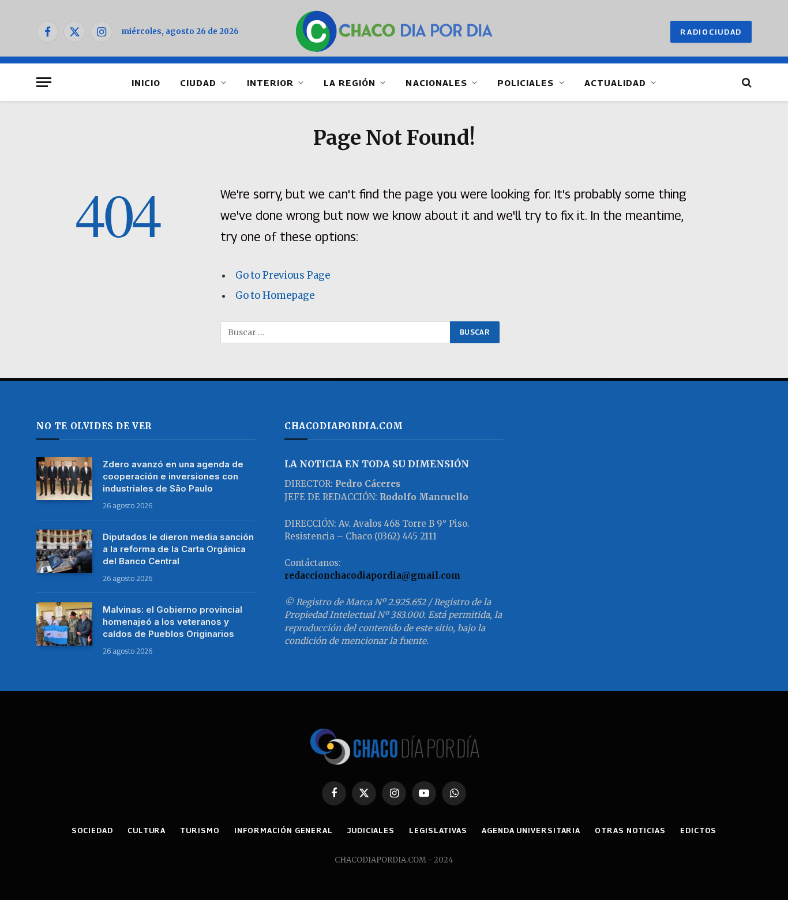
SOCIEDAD (92, 830)
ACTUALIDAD (615, 82)
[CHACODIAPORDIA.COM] (394, 31)
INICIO (146, 82)
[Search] (746, 82)
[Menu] (43, 82)
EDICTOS (698, 830)
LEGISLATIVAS (438, 830)
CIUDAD (198, 82)
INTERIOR (270, 82)
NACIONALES (436, 82)
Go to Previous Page (282, 275)
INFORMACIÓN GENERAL (283, 830)
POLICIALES (525, 82)
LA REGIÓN (350, 82)
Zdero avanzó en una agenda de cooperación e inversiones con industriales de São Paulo (173, 476)
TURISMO (199, 830)
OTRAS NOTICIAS (630, 830)
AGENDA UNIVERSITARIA (531, 830)
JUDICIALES (371, 830)
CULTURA (146, 830)
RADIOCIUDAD (711, 31)
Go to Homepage (274, 296)
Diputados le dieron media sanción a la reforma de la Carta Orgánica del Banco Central (178, 549)
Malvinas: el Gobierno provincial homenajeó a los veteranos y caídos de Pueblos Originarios (172, 621)
